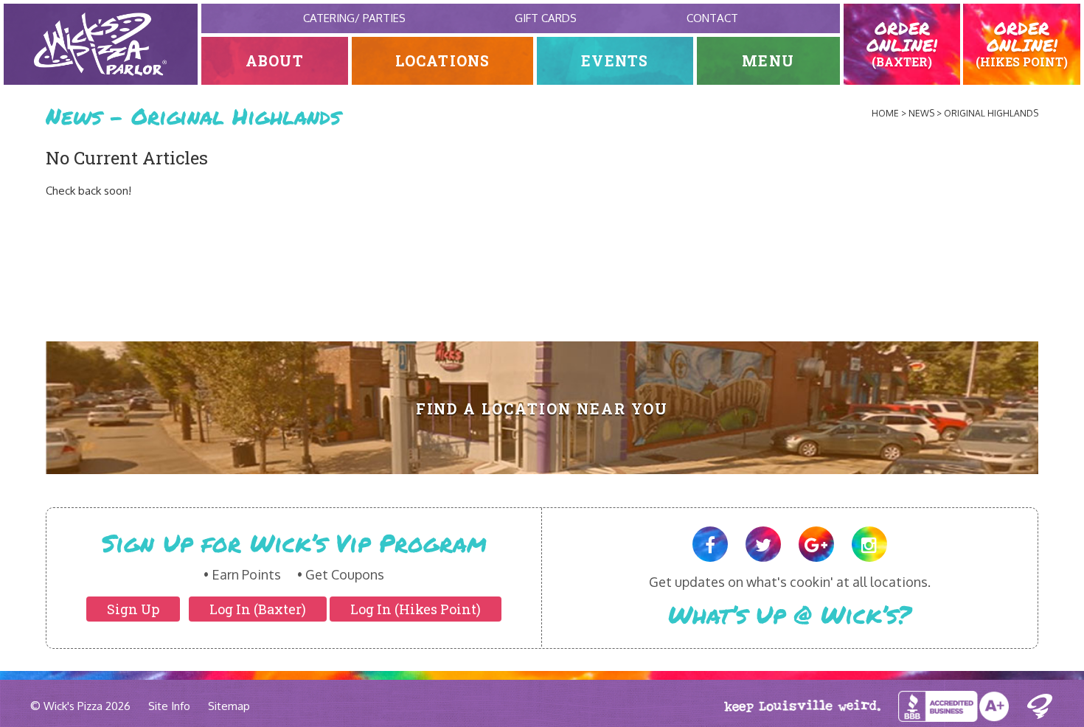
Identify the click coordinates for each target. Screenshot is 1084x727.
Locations (442, 61)
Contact (712, 18)
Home (885, 113)
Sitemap (229, 706)
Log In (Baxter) (257, 609)
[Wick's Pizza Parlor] (101, 44)
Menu (768, 61)
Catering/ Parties (354, 18)
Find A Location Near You (542, 409)
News (921, 113)
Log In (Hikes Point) (415, 609)
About (275, 61)
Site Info (169, 706)
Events (614, 61)
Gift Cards (546, 18)
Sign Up (133, 609)
